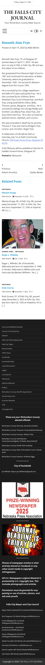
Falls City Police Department (12, 340)
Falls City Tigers (7, 344)
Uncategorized (7, 409)
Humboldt (6, 357)
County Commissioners (10, 331)
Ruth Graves (8, 287)
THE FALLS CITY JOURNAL (23, 15)
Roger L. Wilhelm (10, 255)
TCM (3, 405)
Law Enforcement (8, 366)
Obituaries (17, 155)
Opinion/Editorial (8, 383)
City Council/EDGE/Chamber (12, 327)
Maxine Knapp (9, 192)
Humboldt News (8, 361)
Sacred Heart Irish (8, 396)
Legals (4, 370)
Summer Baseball (8, 400)
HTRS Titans (6, 353)
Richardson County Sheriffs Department (17, 392)
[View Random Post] (31, 31)
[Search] (40, 31)
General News (7, 251)
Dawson (5, 335)
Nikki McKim (33, 47)
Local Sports (6, 374)
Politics (4, 387)
